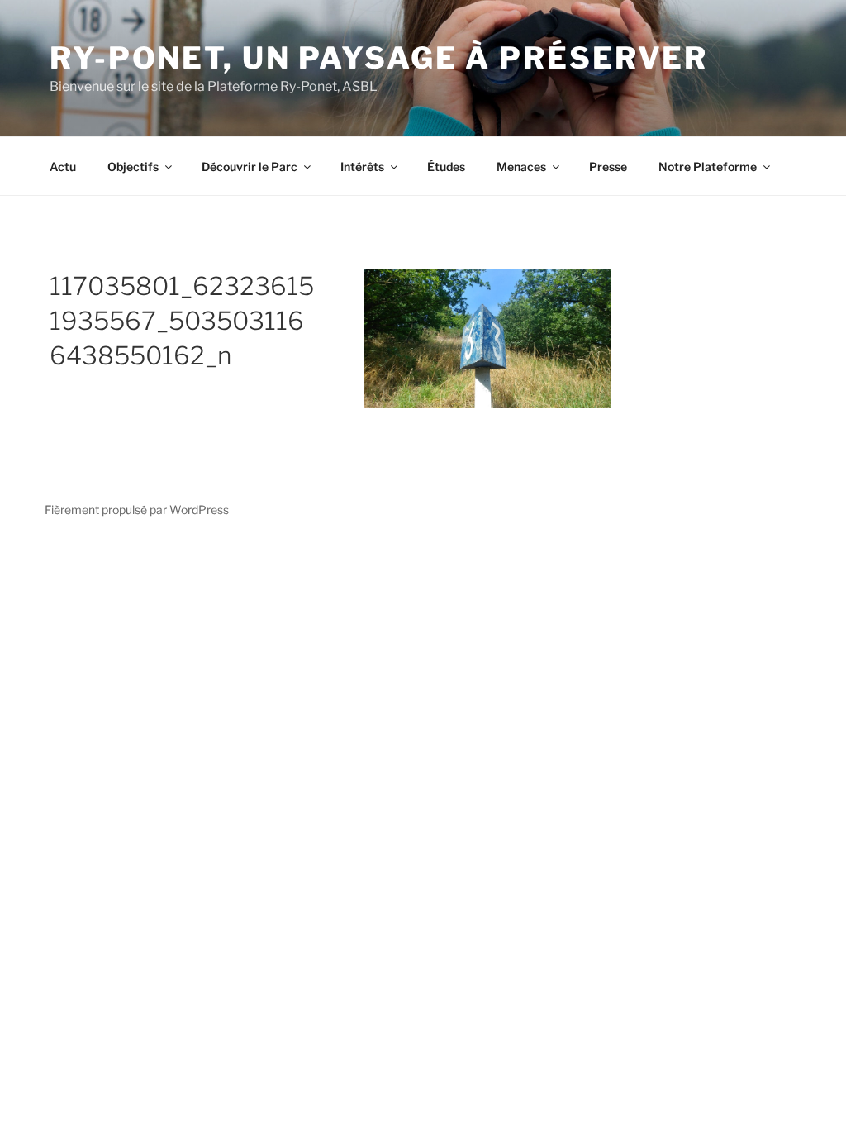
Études (446, 167)
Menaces (521, 167)
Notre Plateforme (707, 167)
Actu (63, 167)
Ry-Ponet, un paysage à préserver (379, 58)
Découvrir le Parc (249, 167)
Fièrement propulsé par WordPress (137, 510)
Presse (608, 167)
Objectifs (133, 167)
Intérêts (362, 167)
